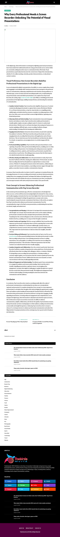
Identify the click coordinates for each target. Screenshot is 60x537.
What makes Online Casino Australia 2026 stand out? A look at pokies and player (32, 355)
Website (6, 440)
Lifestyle (6, 417)
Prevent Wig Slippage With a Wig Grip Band (16, 321)
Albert (6, 25)
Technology (7, 10)
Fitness (6, 400)
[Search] (54, 2)
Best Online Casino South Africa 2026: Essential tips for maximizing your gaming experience (32, 361)
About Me (21, 528)
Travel (5, 438)
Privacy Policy (29, 528)
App (5, 379)
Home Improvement (9, 410)
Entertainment (7, 393)
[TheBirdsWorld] (30, 2)
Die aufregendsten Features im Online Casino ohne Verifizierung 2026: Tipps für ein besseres (33, 348)
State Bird (6, 433)
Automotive (7, 381)
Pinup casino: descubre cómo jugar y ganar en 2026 (26, 368)
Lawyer (6, 414)
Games (6, 405)
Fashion (6, 395)
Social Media (7, 428)
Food (5, 402)
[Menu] (6, 2)
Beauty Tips (7, 384)
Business (6, 386)
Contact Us (38, 528)
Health (6, 407)
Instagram (6, 412)
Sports (5, 431)
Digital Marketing (8, 388)
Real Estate (7, 426)
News (5, 419)
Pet (5, 421)
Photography (7, 424)
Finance (6, 398)
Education (6, 391)
